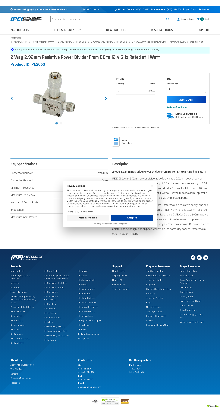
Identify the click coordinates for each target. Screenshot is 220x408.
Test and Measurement (88, 334)
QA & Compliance (188, 310)
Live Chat (205, 9)
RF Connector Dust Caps (55, 283)
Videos (149, 320)
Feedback (15, 383)
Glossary (150, 293)
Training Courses (154, 311)
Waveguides (83, 338)
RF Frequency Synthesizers (57, 335)
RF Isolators (50, 340)
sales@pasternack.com (89, 387)
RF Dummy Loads (52, 317)
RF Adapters (16, 316)
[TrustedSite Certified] (110, 401)
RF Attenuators (17, 325)
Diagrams (150, 284)
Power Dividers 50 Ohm (43, 42)
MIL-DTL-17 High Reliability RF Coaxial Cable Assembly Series (23, 299)
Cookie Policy (186, 292)
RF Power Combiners (88, 307)
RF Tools (82, 329)
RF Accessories (17, 311)
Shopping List (186, 275)
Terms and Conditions (190, 301)
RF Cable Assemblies (20, 338)
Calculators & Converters (158, 275)
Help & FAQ (117, 280)
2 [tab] (61, 123)
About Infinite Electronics (22, 365)
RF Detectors (50, 308)
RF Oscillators (84, 293)
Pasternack (15, 38)
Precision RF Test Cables (22, 307)
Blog (148, 302)
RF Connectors (51, 292)
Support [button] (204, 29)
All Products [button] (19, 29)
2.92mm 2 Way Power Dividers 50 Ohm (109, 42)
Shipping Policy (119, 275)
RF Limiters (83, 271)
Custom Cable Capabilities (158, 289)
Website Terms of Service (192, 322)
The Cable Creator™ (67, 29)
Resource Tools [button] (162, 29)
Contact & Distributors (20, 378)
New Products (116, 29)
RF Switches (83, 325)
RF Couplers (50, 304)
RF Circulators (17, 343)
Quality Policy (186, 305)
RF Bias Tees (16, 334)
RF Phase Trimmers (87, 302)
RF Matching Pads (86, 280)
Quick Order (190, 9)
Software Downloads (156, 316)
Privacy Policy (186, 296)
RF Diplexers (50, 313)
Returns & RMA (119, 284)
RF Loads (82, 275)
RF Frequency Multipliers (55, 331)
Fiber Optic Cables (18, 292)
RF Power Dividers (19, 42)
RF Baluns (15, 329)
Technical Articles (154, 298)
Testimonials (186, 287)
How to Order (118, 271)
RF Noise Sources (86, 289)
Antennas (14, 283)
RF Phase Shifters (86, 298)
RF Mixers (82, 284)
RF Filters (48, 322)
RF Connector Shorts (54, 287)
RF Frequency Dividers (54, 326)
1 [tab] (56, 123)
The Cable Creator (154, 271)
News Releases (153, 307)
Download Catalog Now (157, 325)
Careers (14, 374)
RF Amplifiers (16, 320)
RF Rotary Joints (85, 316)
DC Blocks (15, 287)
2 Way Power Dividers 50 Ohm (72, 42)
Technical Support (120, 289)
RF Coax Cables (51, 271)
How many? (172, 83)
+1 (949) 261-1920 (172, 9)
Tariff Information (188, 271)
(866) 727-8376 (142, 9)
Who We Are (16, 369)
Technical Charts (154, 280)
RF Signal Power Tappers (89, 320)
